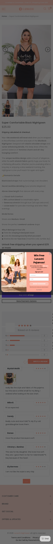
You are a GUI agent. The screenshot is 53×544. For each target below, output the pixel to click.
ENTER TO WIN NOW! (39, 284)
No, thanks (39, 290)
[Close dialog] (50, 254)
